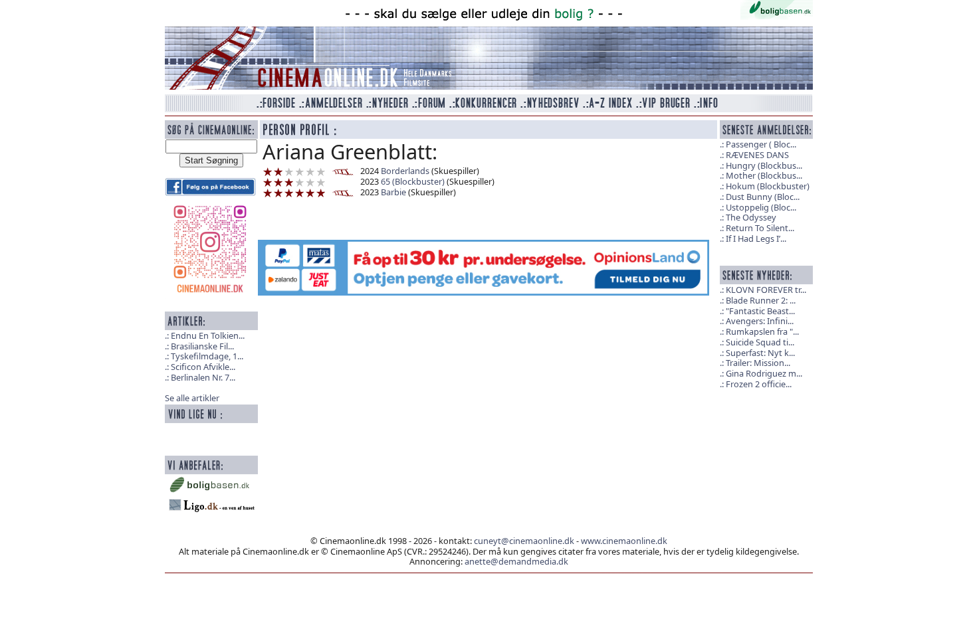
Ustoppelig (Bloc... (761, 207)
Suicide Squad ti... (760, 342)
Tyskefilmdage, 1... (207, 356)
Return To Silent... (760, 228)
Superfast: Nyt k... (760, 353)
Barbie (393, 192)
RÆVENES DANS (757, 155)
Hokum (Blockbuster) (768, 186)
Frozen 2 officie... (759, 384)
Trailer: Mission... (758, 363)
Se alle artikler (192, 398)
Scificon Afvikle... (203, 367)
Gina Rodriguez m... (764, 373)
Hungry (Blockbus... (764, 165)
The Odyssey (751, 217)
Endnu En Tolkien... (208, 335)
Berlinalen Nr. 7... (203, 377)
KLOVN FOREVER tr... (766, 290)
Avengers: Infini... (760, 321)
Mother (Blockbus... (764, 175)
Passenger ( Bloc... (761, 144)
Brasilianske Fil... (202, 346)
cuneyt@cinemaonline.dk (524, 541)
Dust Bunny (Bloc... (763, 197)
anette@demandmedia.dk (516, 561)
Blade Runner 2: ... (761, 300)
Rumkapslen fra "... (762, 331)
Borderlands (405, 171)
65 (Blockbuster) (413, 181)
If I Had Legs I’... (756, 238)
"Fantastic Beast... (760, 311)
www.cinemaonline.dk (624, 541)
